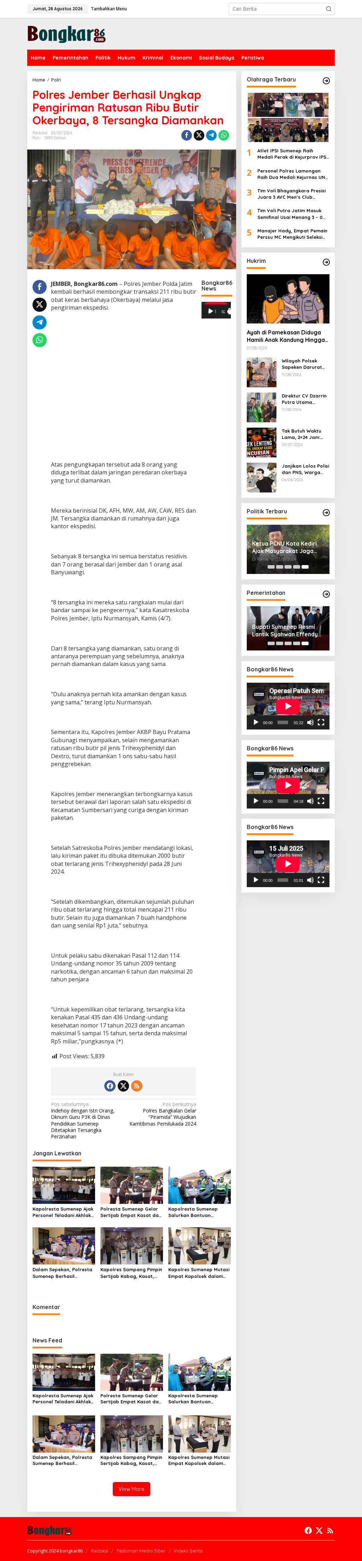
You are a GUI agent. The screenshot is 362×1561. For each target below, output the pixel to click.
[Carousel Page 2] (279, 567)
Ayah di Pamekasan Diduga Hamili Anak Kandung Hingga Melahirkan (286, 336)
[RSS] (136, 1086)
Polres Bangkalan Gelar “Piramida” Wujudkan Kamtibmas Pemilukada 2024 (162, 1114)
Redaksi (99, 1551)
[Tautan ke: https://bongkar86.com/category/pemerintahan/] (326, 594)
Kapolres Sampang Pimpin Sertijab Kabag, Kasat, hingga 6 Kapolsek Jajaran (131, 1273)
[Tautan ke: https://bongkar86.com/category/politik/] (326, 512)
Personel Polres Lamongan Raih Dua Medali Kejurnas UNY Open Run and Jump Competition (292, 174)
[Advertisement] (123, 394)
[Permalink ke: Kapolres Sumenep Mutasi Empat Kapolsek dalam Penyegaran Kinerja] (199, 1245)
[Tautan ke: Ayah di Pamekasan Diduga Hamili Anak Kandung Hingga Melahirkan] (288, 298)
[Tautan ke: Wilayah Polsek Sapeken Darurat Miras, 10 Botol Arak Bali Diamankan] (261, 371)
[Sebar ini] (186, 135)
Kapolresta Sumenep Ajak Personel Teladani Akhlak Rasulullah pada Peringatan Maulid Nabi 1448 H (63, 1212)
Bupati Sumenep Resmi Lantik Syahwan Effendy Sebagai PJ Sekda (285, 630)
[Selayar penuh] (231, 311)
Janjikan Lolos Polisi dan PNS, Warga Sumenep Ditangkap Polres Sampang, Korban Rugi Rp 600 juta (305, 469)
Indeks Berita (188, 1551)
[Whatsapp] (223, 135)
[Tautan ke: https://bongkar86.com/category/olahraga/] (326, 81)
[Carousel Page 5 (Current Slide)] (305, 567)
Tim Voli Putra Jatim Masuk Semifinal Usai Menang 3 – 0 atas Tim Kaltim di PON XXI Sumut (290, 214)
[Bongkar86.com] (66, 33)
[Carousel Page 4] (296, 567)
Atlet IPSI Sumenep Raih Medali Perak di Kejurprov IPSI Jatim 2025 (292, 154)
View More (131, 1489)
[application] (216, 310)
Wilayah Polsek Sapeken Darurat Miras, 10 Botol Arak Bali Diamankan (305, 364)
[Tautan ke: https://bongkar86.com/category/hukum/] (326, 262)
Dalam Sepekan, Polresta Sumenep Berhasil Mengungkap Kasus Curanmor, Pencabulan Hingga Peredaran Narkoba (62, 1273)
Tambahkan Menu (109, 9)
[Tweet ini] (199, 135)
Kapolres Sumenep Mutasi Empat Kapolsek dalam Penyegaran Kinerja (198, 1273)
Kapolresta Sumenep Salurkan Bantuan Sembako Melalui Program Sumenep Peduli (199, 1212)
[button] (329, 9)
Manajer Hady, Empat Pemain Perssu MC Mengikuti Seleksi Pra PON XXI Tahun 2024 (292, 234)
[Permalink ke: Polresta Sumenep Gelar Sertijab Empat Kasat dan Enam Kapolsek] (131, 1185)
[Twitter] (123, 1086)
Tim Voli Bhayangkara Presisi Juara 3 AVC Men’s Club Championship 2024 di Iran (291, 194)
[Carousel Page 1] (271, 567)
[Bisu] (310, 722)
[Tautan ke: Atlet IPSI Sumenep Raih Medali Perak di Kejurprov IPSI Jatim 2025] (288, 117)
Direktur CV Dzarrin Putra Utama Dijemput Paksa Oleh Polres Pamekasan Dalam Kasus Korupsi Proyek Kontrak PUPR (304, 399)
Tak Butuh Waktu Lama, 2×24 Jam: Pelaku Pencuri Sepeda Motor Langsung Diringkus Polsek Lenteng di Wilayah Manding (304, 434)
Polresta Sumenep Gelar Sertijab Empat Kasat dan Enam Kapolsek (131, 1212)
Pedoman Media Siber (141, 1551)
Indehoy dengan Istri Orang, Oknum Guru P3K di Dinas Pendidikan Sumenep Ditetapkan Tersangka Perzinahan (83, 1120)
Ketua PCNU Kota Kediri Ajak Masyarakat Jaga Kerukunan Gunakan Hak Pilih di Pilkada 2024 (285, 547)
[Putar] (210, 311)
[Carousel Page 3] (288, 567)
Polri (37, 137)
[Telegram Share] (211, 135)
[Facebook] (110, 1086)
